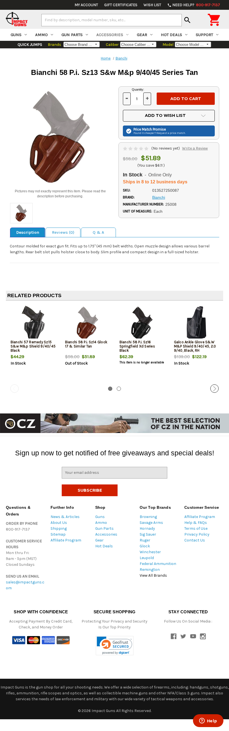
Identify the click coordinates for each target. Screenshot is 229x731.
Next (214, 388)
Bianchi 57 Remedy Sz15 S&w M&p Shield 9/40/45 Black (33, 346)
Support (204, 34)
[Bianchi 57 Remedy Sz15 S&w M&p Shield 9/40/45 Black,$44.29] (33, 323)
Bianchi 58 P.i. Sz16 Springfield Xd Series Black (137, 346)
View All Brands (153, 575)
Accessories (109, 34)
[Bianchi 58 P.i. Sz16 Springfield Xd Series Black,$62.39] (142, 323)
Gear (142, 34)
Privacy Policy (196, 534)
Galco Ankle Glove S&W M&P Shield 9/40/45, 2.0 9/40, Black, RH (195, 346)
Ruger (145, 540)
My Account (86, 5)
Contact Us (194, 540)
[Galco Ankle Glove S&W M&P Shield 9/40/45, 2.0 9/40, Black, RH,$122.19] (196, 323)
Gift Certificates (120, 5)
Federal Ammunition (158, 563)
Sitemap (58, 534)
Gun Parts (72, 34)
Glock (145, 546)
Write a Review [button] (195, 148)
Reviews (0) (63, 232)
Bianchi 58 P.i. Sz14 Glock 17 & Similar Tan (86, 344)
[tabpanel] (33, 344)
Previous (14, 388)
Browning (148, 516)
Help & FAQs (195, 522)
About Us (59, 522)
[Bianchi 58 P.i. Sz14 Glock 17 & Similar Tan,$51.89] (88, 323)
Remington (150, 569)
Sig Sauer (148, 534)
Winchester (150, 552)
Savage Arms (151, 522)
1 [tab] (110, 389)
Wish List (152, 5)
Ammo (41, 34)
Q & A (98, 232)
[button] (114, 645)
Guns (16, 34)
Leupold (147, 557)
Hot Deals (171, 34)
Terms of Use (195, 528)
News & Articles (65, 516)
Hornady (147, 528)
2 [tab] (119, 389)
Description (27, 232)
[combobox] (111, 20)
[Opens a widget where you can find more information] (208, 721)
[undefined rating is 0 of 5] (136, 148)
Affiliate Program (66, 540)
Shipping (59, 528)
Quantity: (138, 89)
